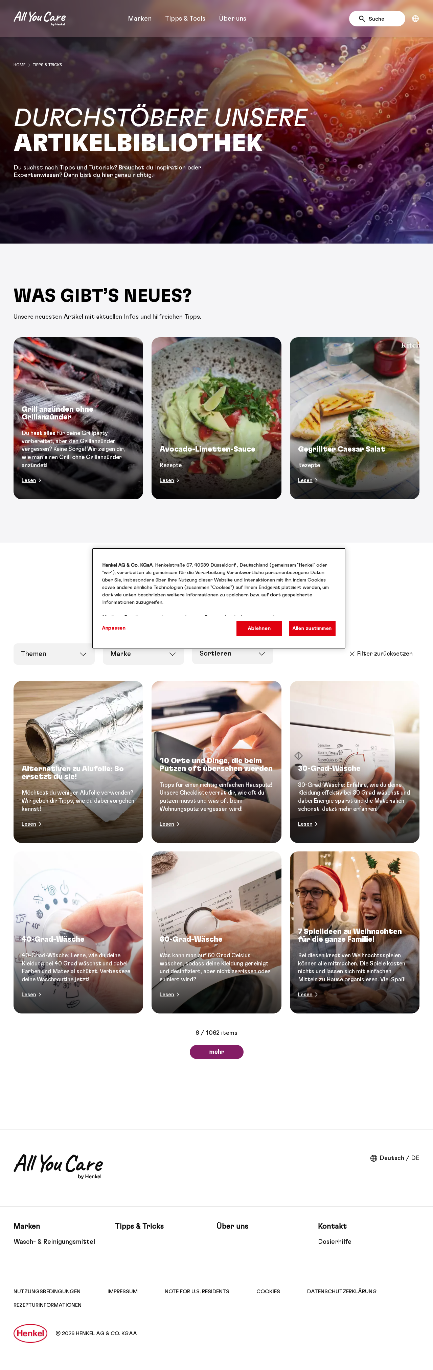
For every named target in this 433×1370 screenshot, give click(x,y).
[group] (216, 418)
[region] (219, 598)
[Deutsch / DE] (415, 19)
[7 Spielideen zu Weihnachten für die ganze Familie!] (354, 932)
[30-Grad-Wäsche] (354, 762)
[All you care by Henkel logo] (40, 18)
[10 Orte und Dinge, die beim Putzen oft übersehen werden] (216, 762)
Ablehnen (259, 628)
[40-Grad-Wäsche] (78, 932)
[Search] (364, 19)
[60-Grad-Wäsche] (216, 932)
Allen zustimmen (312, 628)
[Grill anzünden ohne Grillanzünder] (78, 418)
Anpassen (114, 628)
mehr (216, 1052)
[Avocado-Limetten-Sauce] (216, 418)
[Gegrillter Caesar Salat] (354, 418)
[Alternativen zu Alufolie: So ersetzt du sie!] (78, 762)
